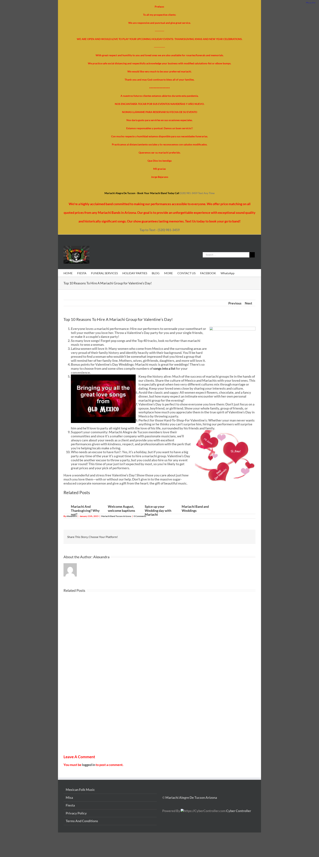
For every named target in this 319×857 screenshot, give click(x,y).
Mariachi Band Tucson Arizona (116, 516)
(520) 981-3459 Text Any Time (197, 193)
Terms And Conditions (82, 821)
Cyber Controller (238, 811)
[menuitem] (70, 273)
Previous (234, 303)
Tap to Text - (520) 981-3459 (160, 230)
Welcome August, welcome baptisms (121, 508)
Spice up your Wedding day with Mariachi (158, 510)
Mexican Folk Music (80, 790)
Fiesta (70, 805)
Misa (69, 797)
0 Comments (140, 516)
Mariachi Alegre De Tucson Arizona (191, 797)
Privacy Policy (76, 813)
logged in (88, 765)
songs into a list (164, 368)
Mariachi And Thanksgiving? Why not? (85, 510)
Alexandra (71, 516)
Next (248, 303)
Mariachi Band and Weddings (195, 508)
